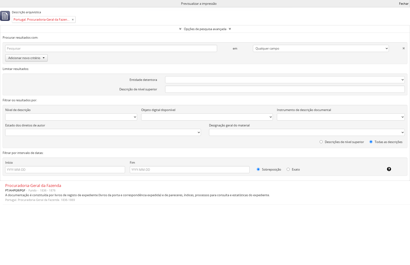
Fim (132, 162)
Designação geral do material (229, 125)
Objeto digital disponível (158, 110)
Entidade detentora (143, 80)
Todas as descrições (388, 142)
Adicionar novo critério (24, 58)
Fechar (404, 3)
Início (9, 162)
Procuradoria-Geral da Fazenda (33, 185)
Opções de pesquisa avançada (205, 29)
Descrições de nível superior (344, 142)
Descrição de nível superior (138, 89)
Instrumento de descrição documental (304, 110)
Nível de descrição (18, 110)
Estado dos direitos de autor (25, 125)
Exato (295, 169)
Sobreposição (271, 169)
